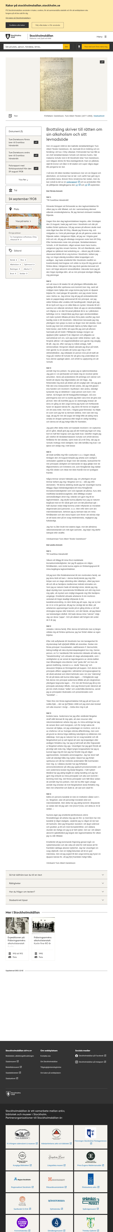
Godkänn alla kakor (17, 25)
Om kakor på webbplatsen (50, 1073)
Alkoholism (14, 264)
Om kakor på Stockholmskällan (18, 18)
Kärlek (12, 260)
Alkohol (27, 269)
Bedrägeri (14, 269)
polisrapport (72, 182)
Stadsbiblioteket (12, 1073)
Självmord (28, 264)
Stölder (22, 273)
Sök (66, 46)
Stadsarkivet (98, 116)
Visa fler (22, 179)
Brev (22, 260)
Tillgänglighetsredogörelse (50, 1067)
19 (86, 185)
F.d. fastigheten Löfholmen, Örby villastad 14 (23, 238)
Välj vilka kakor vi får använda (47, 25)
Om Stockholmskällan (48, 1062)
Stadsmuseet (11, 1062)
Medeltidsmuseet (12, 1067)
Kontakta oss (45, 1056)
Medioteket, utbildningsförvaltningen (20, 1056)
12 (77, 185)
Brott (12, 273)
